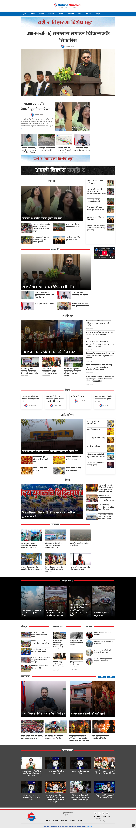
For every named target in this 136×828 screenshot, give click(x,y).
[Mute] (110, 257)
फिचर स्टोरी (67, 580)
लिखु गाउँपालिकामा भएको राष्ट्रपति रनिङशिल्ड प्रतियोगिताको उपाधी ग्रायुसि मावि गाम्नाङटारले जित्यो (79, 610)
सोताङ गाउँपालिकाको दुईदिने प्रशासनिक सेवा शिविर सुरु (50, 371)
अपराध (89, 626)
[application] (104, 253)
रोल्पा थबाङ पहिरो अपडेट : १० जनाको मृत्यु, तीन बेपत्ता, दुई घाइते (96, 209)
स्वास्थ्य (55, 524)
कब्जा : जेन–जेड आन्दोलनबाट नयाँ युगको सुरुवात (103, 398)
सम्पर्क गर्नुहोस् (73, 820)
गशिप (104, 677)
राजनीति (41, 13)
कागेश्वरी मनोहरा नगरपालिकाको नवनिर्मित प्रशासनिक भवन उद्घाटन (55, 613)
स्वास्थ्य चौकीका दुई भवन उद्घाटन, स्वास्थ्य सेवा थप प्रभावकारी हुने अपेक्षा (54, 545)
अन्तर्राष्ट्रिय (59, 626)
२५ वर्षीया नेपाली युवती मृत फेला (42, 218)
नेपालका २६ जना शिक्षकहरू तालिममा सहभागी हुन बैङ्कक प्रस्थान (106, 497)
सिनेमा (113, 677)
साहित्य (99, 677)
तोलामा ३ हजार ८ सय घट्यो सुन (96, 438)
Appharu (89, 826)
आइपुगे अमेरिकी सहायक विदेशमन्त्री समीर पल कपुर (59, 665)
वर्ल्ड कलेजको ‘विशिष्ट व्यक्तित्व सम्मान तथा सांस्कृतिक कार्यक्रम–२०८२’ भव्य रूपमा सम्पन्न (79, 738)
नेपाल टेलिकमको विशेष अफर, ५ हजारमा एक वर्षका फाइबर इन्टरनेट (105, 516)
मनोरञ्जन (71, 13)
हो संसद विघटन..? (77, 396)
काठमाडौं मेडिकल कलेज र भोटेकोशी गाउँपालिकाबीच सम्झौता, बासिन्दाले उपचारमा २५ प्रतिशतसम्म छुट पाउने (100, 344)
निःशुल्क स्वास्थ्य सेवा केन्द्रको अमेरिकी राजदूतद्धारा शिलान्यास (54, 569)
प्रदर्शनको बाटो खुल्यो (88, 713)
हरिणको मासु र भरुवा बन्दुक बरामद (101, 614)
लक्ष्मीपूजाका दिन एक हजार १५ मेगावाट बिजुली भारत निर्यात (32, 613)
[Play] (96, 257)
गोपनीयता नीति (64, 820)
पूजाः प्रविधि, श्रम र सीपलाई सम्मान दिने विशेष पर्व (30, 398)
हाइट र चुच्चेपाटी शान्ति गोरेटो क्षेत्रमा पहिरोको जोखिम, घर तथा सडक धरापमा (72, 372)
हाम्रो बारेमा (55, 820)
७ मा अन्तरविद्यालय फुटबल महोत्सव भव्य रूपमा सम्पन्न (39, 635)
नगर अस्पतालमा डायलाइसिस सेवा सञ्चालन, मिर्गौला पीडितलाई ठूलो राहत (29, 545)
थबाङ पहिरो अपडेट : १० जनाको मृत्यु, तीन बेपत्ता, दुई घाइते (41, 239)
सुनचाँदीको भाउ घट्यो (93, 429)
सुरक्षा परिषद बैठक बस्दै (44, 303)
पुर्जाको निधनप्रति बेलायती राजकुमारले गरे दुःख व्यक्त (76, 643)
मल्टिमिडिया (67, 750)
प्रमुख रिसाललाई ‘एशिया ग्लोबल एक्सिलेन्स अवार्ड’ (48, 351)
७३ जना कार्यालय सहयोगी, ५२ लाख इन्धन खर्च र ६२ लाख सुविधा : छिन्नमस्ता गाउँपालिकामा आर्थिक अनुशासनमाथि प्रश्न (100, 378)
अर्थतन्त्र (61, 13)
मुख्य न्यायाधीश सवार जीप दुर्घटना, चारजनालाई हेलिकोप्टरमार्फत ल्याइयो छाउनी (96, 191)
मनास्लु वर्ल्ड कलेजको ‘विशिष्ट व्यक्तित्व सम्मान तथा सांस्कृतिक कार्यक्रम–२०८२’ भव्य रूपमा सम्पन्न (106, 488)
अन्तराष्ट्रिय (88, 13)
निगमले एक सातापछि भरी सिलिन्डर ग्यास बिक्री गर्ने (50, 451)
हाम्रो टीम (48, 820)
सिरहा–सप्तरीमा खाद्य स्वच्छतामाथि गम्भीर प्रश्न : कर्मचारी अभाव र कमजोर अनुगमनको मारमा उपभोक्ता (100, 355)
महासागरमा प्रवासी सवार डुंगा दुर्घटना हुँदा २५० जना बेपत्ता (76, 664)
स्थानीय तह (51, 13)
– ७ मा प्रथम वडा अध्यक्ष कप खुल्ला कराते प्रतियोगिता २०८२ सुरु (40, 660)
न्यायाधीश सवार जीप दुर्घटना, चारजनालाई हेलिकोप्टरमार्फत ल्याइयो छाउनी (41, 227)
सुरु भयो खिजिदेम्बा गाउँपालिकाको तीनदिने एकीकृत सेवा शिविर (29, 371)
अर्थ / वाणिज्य (67, 414)
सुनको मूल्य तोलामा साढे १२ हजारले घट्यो (40, 459)
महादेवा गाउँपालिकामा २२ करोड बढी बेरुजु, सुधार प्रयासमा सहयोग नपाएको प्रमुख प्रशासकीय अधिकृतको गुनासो (99, 367)
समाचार (33, 13)
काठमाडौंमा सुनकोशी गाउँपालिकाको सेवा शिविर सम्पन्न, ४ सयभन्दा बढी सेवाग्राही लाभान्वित (98, 323)
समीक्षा (108, 677)
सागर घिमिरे (82, 401)
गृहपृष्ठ (24, 13)
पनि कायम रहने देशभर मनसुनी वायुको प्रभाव (64, 150)
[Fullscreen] (113, 257)
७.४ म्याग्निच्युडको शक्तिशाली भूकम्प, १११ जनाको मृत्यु (58, 644)
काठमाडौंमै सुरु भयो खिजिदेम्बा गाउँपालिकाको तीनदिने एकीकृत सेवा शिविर (96, 227)
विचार (79, 13)
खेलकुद (98, 13)
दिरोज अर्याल (57, 405)
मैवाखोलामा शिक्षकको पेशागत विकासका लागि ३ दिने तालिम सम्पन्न (106, 507)
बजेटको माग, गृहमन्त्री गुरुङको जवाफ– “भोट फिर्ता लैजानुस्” (28, 150)
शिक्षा (67, 479)
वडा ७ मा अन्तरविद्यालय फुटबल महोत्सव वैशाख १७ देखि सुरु (40, 643)
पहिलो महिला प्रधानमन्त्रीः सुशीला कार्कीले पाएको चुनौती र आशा (55, 398)
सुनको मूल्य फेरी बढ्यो (94, 446)
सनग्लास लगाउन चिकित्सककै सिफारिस (48, 286)
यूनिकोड (80, 820)
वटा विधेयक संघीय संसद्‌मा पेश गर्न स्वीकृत (43, 713)
